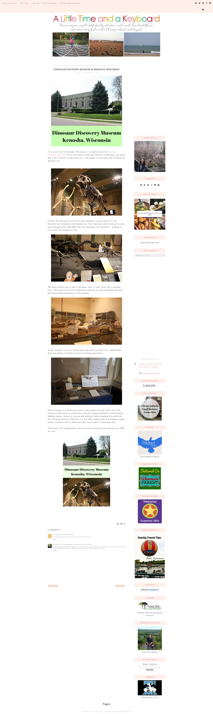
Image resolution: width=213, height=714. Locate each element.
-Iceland (35, 3)
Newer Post (53, 586)
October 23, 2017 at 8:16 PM (65, 534)
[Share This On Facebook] (118, 524)
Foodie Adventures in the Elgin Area (150, 214)
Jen (54, 534)
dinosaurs (90, 65)
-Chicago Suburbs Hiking (69, 3)
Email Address (150, 664)
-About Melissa (8, 3)
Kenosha (102, 65)
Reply (55, 539)
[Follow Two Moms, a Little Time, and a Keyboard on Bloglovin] (149, 591)
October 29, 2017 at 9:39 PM (82, 544)
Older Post (120, 586)
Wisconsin (114, 65)
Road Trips (24, 3)
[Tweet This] (121, 524)
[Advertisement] (149, 98)
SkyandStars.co (125, 711)
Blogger (154, 359)
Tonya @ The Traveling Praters (63, 544)
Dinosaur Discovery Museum (69, 65)
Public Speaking (49, 3)
